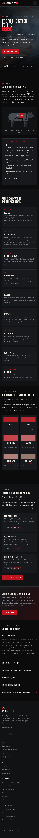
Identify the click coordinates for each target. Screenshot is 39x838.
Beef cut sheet (6, 813)
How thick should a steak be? (10, 663)
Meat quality (6, 766)
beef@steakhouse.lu (8, 727)
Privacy (4, 800)
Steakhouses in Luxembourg (14, 57)
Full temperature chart (13, 475)
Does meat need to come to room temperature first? (17, 670)
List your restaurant (8, 789)
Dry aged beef (6, 757)
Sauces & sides (6, 769)
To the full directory (12, 577)
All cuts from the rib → (12, 178)
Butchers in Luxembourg (9, 786)
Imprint (4, 796)
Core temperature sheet (9, 809)
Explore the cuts (10, 52)
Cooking (4, 753)
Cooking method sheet (9, 816)
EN (10, 734)
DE (3, 734)
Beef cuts (4, 742)
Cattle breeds (6, 746)
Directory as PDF (7, 820)
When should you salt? (8, 678)
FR (7, 734)
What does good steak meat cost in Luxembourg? (16, 692)
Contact (4, 793)
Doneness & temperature (9, 749)
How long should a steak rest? (11, 685)
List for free (9, 612)
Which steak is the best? (9, 635)
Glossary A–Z (6, 773)
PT (13, 734)
